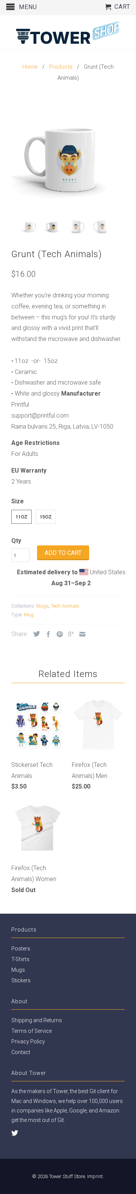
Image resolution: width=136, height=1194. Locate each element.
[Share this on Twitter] (34, 633)
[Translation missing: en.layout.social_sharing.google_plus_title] (69, 634)
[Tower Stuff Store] (68, 32)
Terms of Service (31, 1031)
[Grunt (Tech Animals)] (68, 154)
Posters (20, 949)
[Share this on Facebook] (46, 634)
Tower (60, 1091)
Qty (16, 540)
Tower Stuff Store (67, 1176)
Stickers (21, 980)
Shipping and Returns (36, 1020)
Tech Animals (65, 606)
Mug (29, 614)
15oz (46, 517)
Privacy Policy (28, 1041)
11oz (21, 517)
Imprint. (95, 1176)
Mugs (42, 606)
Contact (20, 1052)
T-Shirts (20, 959)
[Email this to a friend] (80, 634)
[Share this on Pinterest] (58, 634)
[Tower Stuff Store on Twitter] (14, 1133)
